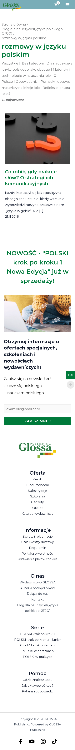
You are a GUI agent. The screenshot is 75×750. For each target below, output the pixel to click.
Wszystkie (10, 63)
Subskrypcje (37, 491)
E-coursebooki (37, 485)
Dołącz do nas (37, 594)
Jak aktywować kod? (37, 685)
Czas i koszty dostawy (37, 542)
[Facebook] (20, 741)
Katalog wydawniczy (37, 513)
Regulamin (37, 548)
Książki (37, 479)
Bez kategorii (33, 63)
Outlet (37, 508)
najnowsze (15, 100)
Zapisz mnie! (37, 421)
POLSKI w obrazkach (38, 651)
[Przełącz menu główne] (67, 4)
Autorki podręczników (37, 588)
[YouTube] (32, 741)
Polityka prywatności (37, 553)
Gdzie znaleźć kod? (37, 680)
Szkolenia (37, 496)
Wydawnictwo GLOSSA (37, 582)
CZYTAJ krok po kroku (37, 645)
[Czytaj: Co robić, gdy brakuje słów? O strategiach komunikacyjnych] (37, 135)
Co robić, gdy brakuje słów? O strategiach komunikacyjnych (31, 177)
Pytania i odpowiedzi (37, 691)
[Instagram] (43, 741)
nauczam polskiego (25, 393)
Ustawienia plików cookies (37, 559)
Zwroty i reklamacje (37, 536)
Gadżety (37, 502)
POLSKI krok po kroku (37, 634)
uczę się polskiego (24, 385)
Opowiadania (27, 81)
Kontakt (37, 599)
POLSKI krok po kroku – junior (37, 640)
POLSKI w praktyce (37, 657)
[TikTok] (54, 741)
